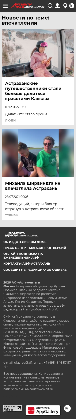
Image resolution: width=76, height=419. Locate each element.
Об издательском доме (24, 242)
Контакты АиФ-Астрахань (26, 263)
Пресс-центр (14, 248)
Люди (10, 120)
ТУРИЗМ (11, 215)
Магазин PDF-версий (47, 248)
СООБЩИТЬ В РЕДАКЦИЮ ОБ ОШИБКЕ (34, 270)
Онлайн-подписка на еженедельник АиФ (23, 256)
